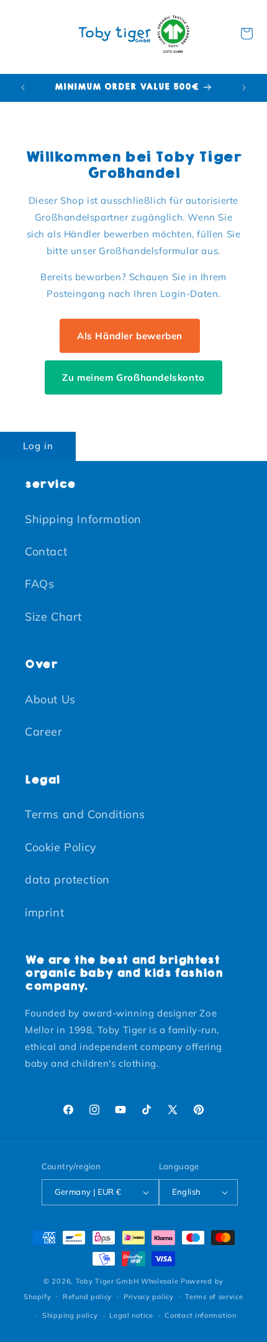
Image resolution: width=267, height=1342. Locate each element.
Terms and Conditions (85, 814)
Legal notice (131, 1315)
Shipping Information (83, 519)
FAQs (39, 584)
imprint (44, 912)
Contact (46, 551)
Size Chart (53, 616)
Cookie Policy (61, 847)
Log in (38, 446)
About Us (50, 699)
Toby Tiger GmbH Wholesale (127, 1281)
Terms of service (214, 1296)
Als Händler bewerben (130, 336)
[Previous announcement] (23, 87)
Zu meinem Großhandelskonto (133, 377)
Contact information (200, 1315)
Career (44, 731)
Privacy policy (149, 1296)
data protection (67, 879)
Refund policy (87, 1296)
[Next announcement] (244, 87)
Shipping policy (70, 1315)
